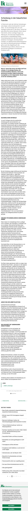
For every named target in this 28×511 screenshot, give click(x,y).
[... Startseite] (7, 3)
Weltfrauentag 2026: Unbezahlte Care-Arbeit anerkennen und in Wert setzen (13, 471)
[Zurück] (10, 476)
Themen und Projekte (12, 10)
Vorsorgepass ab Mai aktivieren (10, 444)
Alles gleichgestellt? (7, 467)
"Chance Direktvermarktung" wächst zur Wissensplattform (12, 425)
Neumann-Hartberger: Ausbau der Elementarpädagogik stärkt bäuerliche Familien (14, 421)
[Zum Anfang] (8, 476)
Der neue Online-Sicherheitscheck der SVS (12, 464)
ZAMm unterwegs (8, 385)
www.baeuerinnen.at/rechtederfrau (10, 359)
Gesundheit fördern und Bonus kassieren (12, 436)
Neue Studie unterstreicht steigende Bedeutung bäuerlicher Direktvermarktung (14, 411)
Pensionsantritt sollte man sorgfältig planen (13, 461)
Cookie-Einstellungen (7, 499)
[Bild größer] (14, 59)
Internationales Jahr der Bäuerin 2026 (11, 453)
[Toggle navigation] (25, 3)
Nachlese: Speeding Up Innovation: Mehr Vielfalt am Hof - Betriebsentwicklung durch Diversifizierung (14, 431)
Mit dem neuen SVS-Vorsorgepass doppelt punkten (13, 416)
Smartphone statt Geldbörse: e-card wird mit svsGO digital (13, 448)
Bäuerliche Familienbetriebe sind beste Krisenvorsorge (12, 456)
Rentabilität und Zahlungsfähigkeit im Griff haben (13, 440)
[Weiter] (18, 476)
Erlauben (11, 509)
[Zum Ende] (20, 476)
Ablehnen (11, 505)
